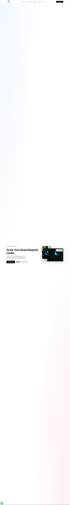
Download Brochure (59, 1)
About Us (26, 1)
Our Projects (34, 1)
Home (23, 1)
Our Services (30, 1)
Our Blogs (38, 1)
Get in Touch (43, 1)
